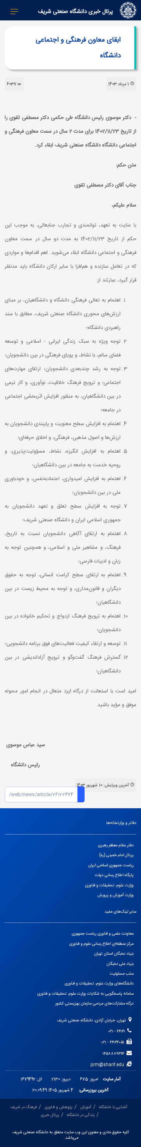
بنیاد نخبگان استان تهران (114, 953)
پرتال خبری (50, 1115)
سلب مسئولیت (122, 973)
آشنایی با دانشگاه (113, 1107)
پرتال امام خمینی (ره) (116, 855)
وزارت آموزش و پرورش (116, 895)
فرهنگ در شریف (23, 1107)
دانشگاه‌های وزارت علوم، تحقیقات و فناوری (99, 983)
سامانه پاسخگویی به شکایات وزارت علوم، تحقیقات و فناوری (85, 993)
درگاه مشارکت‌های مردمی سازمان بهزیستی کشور (94, 1003)
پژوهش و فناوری (58, 1107)
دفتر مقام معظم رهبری (116, 845)
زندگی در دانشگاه (80, 1115)
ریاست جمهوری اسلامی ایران (111, 865)
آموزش (85, 1107)
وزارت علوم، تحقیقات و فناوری (109, 885)
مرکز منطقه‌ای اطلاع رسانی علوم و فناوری (101, 944)
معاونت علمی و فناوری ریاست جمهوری (103, 933)
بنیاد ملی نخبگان (120, 964)
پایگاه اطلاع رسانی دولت (114, 875)
